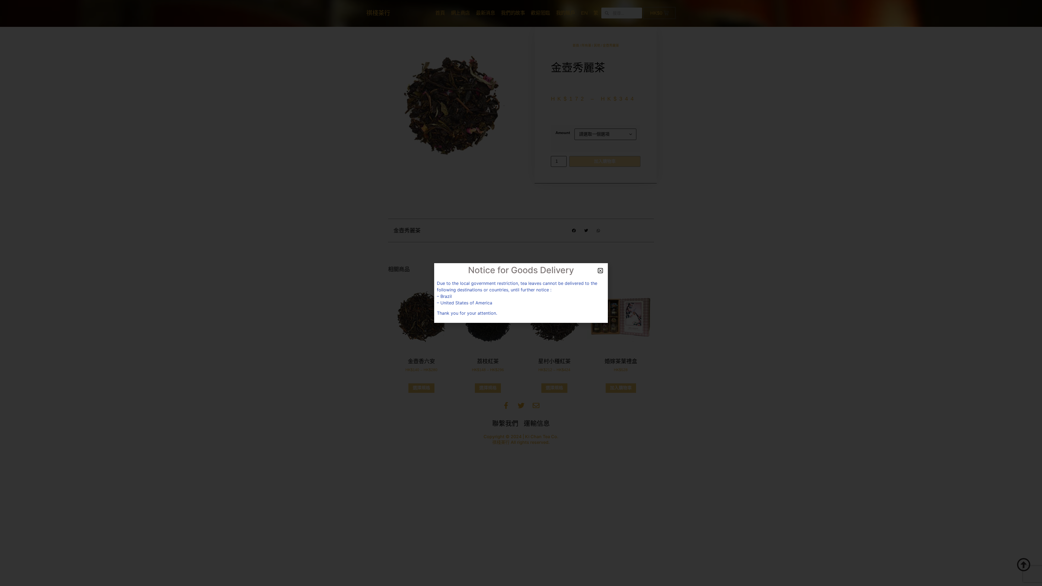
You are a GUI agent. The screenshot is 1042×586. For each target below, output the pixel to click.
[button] (600, 271)
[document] (521, 293)
